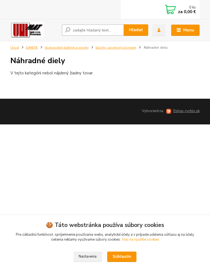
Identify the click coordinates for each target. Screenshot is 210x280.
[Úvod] (34, 30)
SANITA (32, 47)
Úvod (14, 47)
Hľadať (136, 30)
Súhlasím (122, 256)
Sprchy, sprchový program (115, 47)
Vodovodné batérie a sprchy (67, 47)
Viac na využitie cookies (140, 239)
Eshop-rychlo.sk (186, 111)
